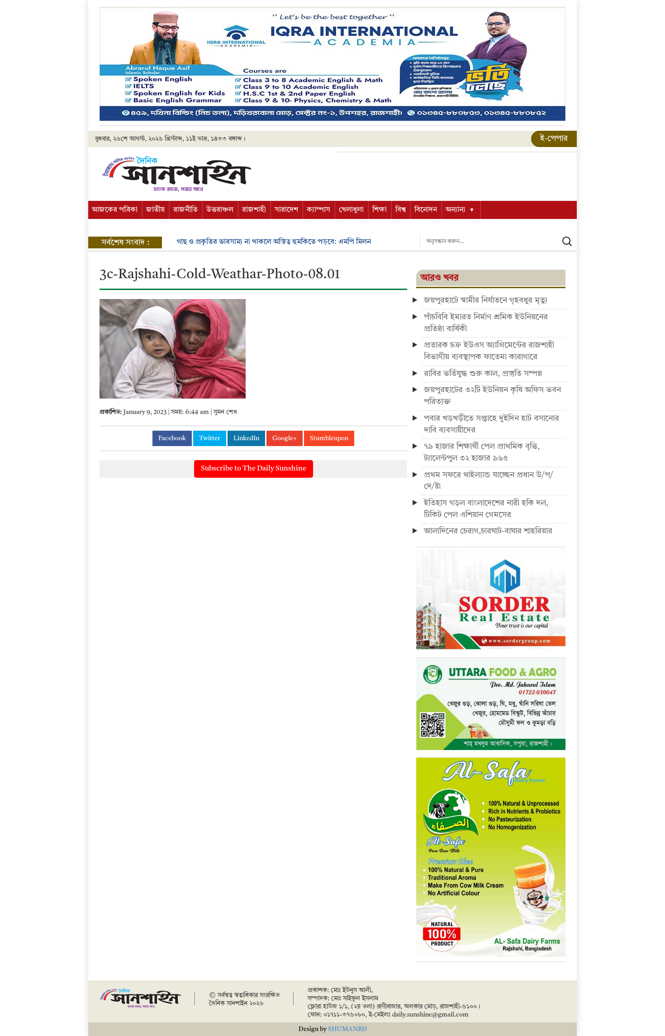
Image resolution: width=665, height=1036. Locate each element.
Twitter (209, 438)
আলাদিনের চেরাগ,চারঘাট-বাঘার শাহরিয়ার (488, 531)
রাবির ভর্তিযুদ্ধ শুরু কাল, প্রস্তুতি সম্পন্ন (483, 374)
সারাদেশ (286, 210)
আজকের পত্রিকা (115, 210)
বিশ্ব (400, 210)
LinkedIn (246, 438)
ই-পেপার (554, 138)
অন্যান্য (456, 210)
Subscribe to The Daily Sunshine (253, 468)
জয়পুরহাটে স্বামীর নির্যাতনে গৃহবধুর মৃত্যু (485, 300)
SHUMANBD (347, 1029)
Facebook (172, 438)
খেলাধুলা (351, 210)
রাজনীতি (185, 210)
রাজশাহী (254, 210)
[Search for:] (498, 241)
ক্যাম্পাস (318, 210)
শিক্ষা (379, 210)
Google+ (284, 438)
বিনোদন (425, 210)
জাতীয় (155, 210)
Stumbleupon (329, 438)
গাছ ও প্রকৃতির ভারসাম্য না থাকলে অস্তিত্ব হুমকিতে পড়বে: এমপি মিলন (274, 242)
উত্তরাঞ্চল (219, 210)
